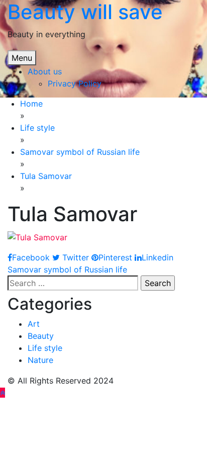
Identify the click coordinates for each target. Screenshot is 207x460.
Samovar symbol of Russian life (67, 269)
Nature (40, 360)
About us (45, 71)
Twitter (74, 257)
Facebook (31, 257)
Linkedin (157, 257)
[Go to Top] (2, 393)
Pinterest (115, 257)
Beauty (41, 336)
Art (34, 324)
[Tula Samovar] (37, 236)
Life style (45, 348)
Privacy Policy (74, 83)
